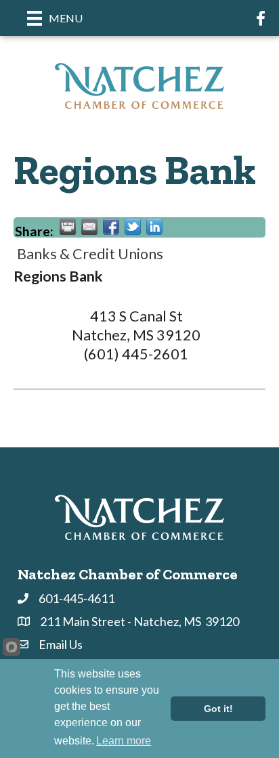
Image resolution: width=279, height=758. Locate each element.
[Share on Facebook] (111, 227)
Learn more (123, 740)
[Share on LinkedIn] (154, 227)
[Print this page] (68, 227)
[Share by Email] (89, 227)
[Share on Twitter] (133, 227)
